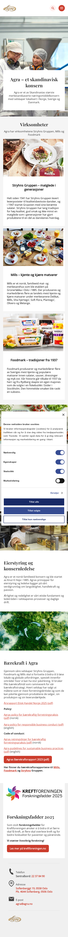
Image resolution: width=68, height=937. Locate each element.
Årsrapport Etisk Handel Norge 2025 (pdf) (28, 703)
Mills (56, 767)
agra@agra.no (24, 904)
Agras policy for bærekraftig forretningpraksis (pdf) (31, 716)
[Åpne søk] (53, 8)
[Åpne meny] (62, 8)
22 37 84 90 (38, 876)
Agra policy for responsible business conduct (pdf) (34, 724)
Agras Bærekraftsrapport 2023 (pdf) (28, 759)
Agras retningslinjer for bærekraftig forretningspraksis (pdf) (25, 741)
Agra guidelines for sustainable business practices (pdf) (33, 750)
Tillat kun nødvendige (34, 519)
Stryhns (26, 770)
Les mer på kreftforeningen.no (28, 848)
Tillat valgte (34, 510)
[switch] (60, 461)
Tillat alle (34, 502)
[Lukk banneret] (63, 415)
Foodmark (10, 770)
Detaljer (54, 493)
